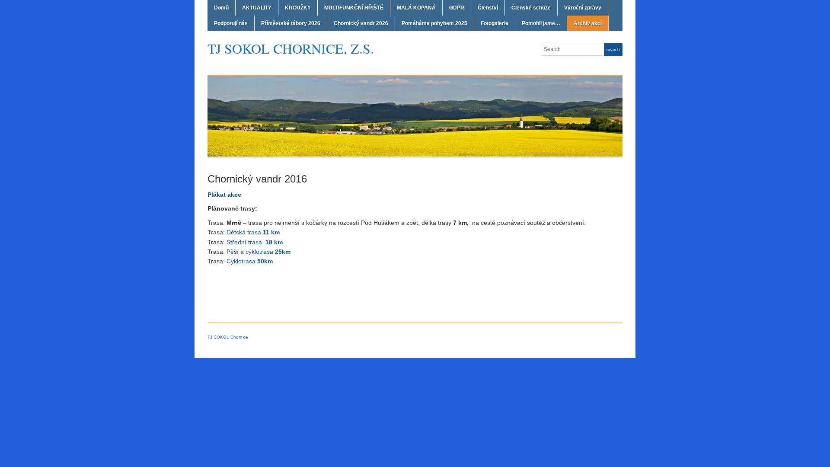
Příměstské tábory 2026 (290, 23)
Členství (488, 8)
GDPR (456, 8)
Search (613, 49)
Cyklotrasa (250, 261)
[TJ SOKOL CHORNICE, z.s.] (415, 115)
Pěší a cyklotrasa (258, 251)
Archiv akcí (588, 23)
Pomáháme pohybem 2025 (434, 23)
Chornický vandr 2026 (361, 23)
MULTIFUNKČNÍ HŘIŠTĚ (353, 8)
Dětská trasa (253, 232)
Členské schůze (531, 8)
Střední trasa (255, 242)
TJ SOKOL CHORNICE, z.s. (291, 48)
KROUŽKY (298, 8)
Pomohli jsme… (541, 23)
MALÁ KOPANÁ (416, 8)
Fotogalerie (494, 23)
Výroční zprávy (582, 8)
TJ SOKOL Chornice (228, 337)
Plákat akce (224, 194)
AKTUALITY (256, 8)
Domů (221, 8)
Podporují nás (231, 23)
